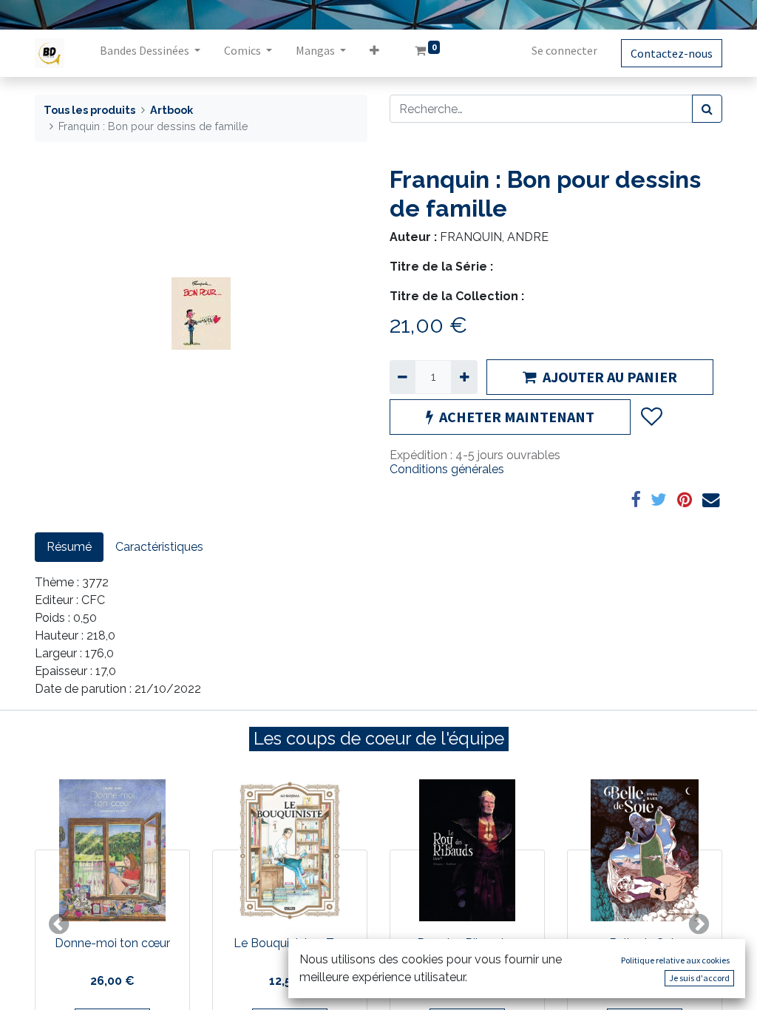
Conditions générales (447, 469)
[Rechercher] (707, 109)
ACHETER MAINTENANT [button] (516, 416)
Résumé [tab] (69, 547)
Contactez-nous (672, 53)
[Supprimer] (402, 377)
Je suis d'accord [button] (699, 977)
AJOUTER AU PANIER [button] (610, 376)
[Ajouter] (464, 377)
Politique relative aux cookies (675, 960)
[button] (374, 53)
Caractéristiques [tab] (159, 547)
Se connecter (564, 50)
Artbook (171, 110)
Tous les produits (89, 110)
